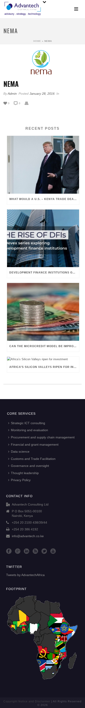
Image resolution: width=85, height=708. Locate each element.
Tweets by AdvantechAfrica (25, 575)
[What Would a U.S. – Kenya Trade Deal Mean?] (43, 165)
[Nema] (42, 62)
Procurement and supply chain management (43, 437)
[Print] (29, 103)
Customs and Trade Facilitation (33, 459)
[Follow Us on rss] (35, 551)
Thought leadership (25, 473)
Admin (12, 93)
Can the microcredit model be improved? (44, 346)
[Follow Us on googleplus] (17, 551)
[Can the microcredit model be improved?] (43, 312)
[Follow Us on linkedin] (26, 551)
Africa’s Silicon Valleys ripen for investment (44, 367)
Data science (20, 451)
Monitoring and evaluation (29, 430)
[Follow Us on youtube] (53, 551)
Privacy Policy (21, 480)
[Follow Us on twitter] (44, 551)
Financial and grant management (34, 444)
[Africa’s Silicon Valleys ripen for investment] (43, 359)
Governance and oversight (30, 466)
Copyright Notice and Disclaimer (26, 701)
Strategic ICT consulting (28, 423)
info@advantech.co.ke (28, 536)
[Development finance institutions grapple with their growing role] (43, 238)
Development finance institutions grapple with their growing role (44, 272)
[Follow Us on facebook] (9, 551)
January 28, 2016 (42, 93)
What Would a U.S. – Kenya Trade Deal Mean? (44, 199)
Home (37, 41)
